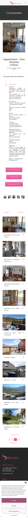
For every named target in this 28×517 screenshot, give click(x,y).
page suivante (13, 442)
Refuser (14, 506)
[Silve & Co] (15, 3)
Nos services (14, 177)
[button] (25, 482)
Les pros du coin (14, 184)
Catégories (6, 212)
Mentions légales (14, 515)
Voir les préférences (14, 511)
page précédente (15, 434)
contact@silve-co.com (9, 471)
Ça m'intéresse (14, 169)
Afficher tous (21, 212)
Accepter (14, 500)
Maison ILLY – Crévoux (10, 380)
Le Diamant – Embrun (9, 357)
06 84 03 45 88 (7, 469)
